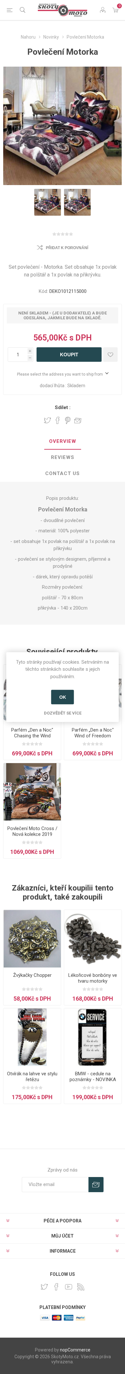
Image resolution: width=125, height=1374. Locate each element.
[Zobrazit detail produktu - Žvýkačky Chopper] (32, 938)
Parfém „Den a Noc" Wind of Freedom (93, 733)
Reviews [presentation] (62, 457)
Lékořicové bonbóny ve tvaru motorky (92, 978)
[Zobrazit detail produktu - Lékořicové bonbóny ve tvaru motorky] (92, 938)
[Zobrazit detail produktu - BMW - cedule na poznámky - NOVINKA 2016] (92, 1037)
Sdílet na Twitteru (47, 420)
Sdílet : (63, 407)
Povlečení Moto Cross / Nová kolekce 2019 (32, 831)
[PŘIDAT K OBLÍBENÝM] (110, 354)
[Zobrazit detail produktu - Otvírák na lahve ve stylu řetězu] (32, 1037)
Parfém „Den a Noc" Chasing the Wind (32, 733)
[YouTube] (68, 1287)
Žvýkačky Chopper (32, 975)
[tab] (62, 442)
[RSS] (81, 1287)
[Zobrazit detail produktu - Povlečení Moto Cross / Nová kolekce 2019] (32, 792)
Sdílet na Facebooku (57, 420)
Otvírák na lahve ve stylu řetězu (32, 1076)
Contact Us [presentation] (62, 473)
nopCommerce (75, 1349)
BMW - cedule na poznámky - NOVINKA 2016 (93, 1079)
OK (62, 697)
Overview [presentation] (62, 441)
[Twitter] (44, 1287)
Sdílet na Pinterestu (67, 420)
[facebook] (56, 1287)
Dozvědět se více (62, 713)
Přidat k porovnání (67, 248)
